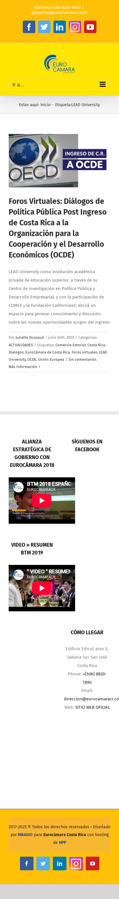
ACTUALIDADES (21, 345)
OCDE (31, 359)
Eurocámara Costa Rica (64, 834)
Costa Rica (96, 345)
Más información (23, 367)
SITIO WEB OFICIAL (92, 707)
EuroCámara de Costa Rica (47, 352)
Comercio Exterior (70, 345)
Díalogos (16, 352)
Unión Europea (51, 359)
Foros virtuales (84, 352)
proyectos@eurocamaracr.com (59, 12)
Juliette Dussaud (30, 337)
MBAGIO (25, 834)
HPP (62, 842)
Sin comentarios (82, 359)
